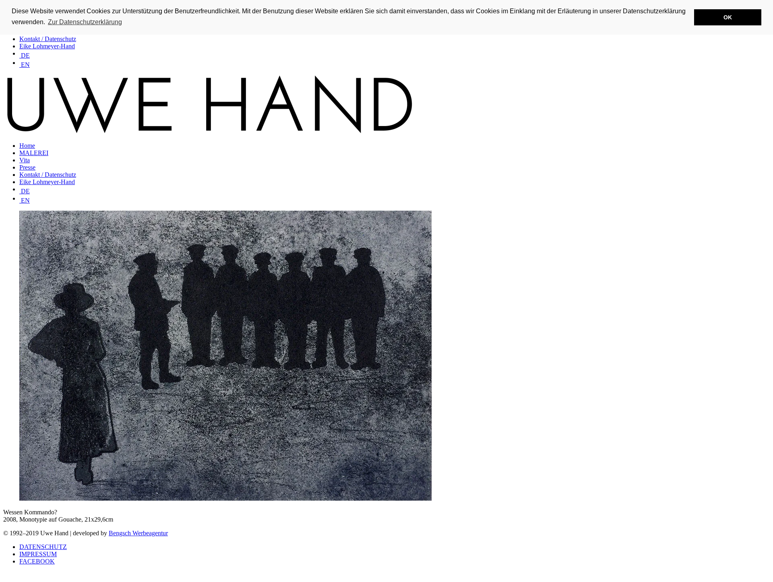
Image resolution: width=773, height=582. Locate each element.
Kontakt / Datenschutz (47, 38)
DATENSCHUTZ (43, 546)
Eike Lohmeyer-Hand (47, 46)
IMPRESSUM (38, 554)
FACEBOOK (37, 561)
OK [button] (727, 17)
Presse (27, 167)
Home (27, 145)
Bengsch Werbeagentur (138, 533)
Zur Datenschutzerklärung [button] (85, 22)
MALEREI (33, 152)
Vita (24, 160)
